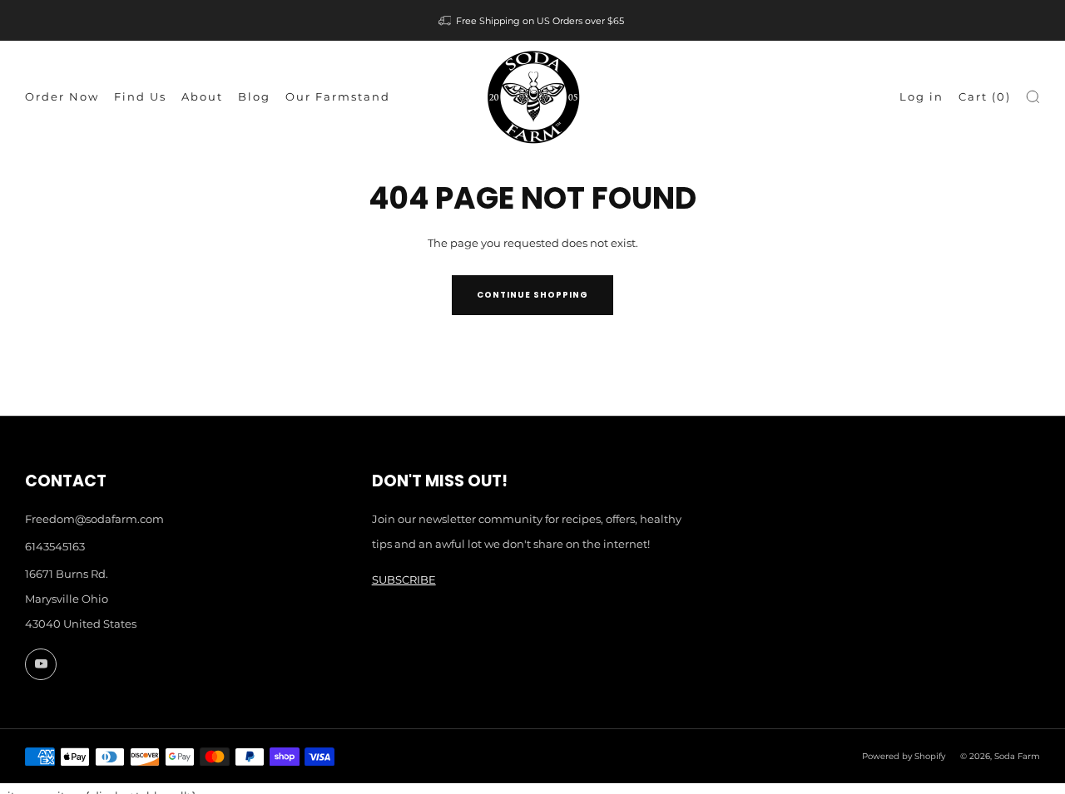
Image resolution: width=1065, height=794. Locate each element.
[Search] (1033, 97)
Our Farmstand (337, 96)
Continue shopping (532, 295)
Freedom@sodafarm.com (94, 518)
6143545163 (55, 546)
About (202, 96)
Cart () (984, 96)
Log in (921, 96)
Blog (254, 96)
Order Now (62, 96)
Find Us (140, 96)
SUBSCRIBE (404, 579)
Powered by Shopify (903, 756)
